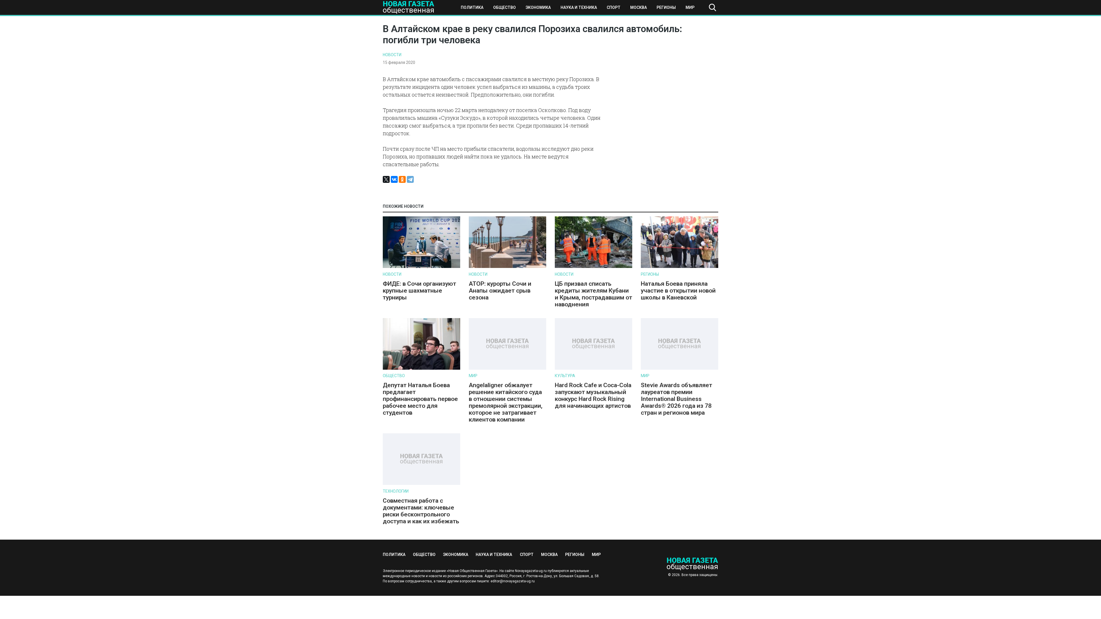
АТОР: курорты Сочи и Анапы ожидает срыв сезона (500, 290)
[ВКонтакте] (394, 179)
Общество (504, 7)
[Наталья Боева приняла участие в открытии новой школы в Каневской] (679, 267)
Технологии (396, 491)
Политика (472, 7)
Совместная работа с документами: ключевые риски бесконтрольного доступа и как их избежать (421, 511)
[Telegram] (410, 179)
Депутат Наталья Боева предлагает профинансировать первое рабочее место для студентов (420, 399)
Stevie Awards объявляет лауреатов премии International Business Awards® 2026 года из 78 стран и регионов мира (676, 399)
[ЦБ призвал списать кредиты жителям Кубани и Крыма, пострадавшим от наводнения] (593, 267)
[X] (386, 179)
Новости (392, 54)
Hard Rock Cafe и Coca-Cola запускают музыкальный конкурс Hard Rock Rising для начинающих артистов (593, 395)
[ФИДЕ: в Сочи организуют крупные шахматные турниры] (421, 267)
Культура (565, 375)
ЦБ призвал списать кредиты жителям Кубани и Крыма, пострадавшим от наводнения (593, 294)
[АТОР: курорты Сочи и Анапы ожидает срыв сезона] (507, 267)
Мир (690, 7)
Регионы (666, 7)
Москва (638, 7)
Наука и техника (579, 7)
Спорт (613, 7)
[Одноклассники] (402, 179)
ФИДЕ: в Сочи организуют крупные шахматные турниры (419, 290)
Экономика (538, 7)
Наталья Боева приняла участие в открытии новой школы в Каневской (678, 290)
